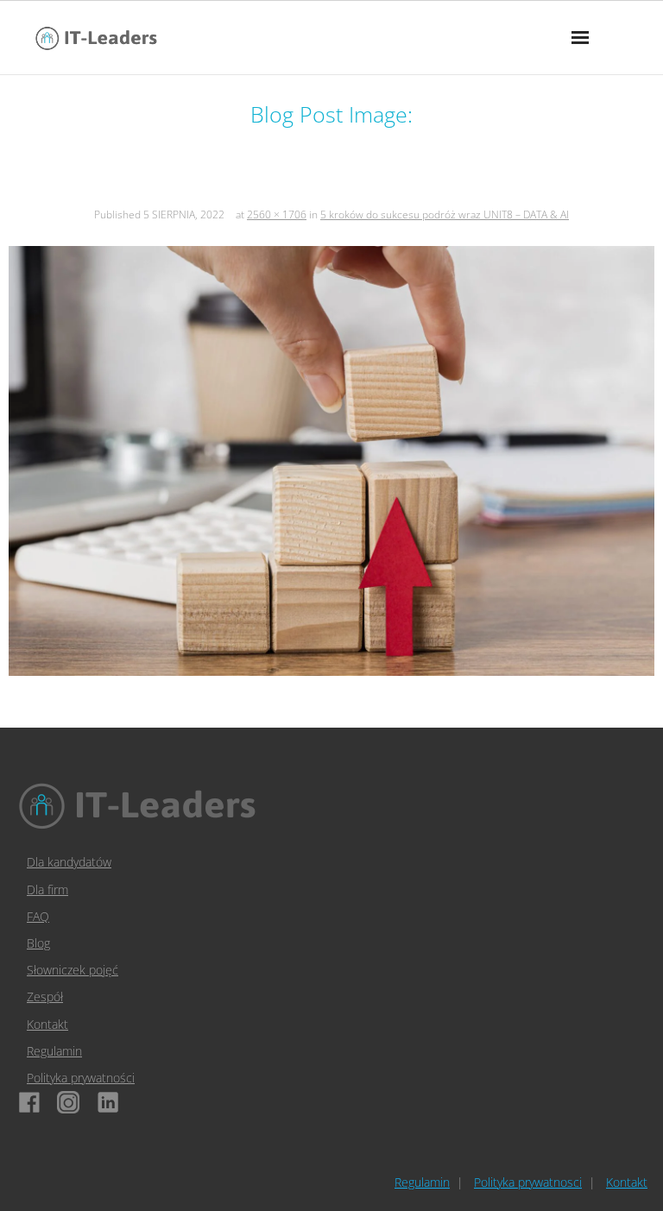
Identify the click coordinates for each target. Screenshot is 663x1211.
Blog (38, 943)
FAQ (38, 916)
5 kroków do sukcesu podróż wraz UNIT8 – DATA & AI (444, 214)
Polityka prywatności (81, 1077)
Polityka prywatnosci (528, 1182)
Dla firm (47, 889)
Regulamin (54, 1051)
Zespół (45, 996)
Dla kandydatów (69, 862)
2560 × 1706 (276, 214)
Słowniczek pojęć (72, 970)
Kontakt (47, 1024)
